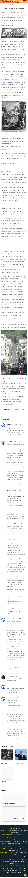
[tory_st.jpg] (1, 247)
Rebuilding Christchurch (7, 856)
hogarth (12, 409)
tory (20, 409)
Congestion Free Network (7, 837)
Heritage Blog (4, 846)
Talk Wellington (6, 861)
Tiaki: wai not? (4, 781)
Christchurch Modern (7, 834)
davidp (8, 697)
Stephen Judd (9, 441)
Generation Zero (5, 841)
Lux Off (16, 761)
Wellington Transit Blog (7, 868)
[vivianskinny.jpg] (14, 374)
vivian (23, 409)
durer (8, 409)
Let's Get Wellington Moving (7, 852)
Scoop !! (4, 859)
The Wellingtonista (6, 865)
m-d (7, 539)
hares (24, 62)
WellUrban (5, 870)
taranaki (17, 409)
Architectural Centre (5, 830)
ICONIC (5, 848)
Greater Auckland (6, 843)
